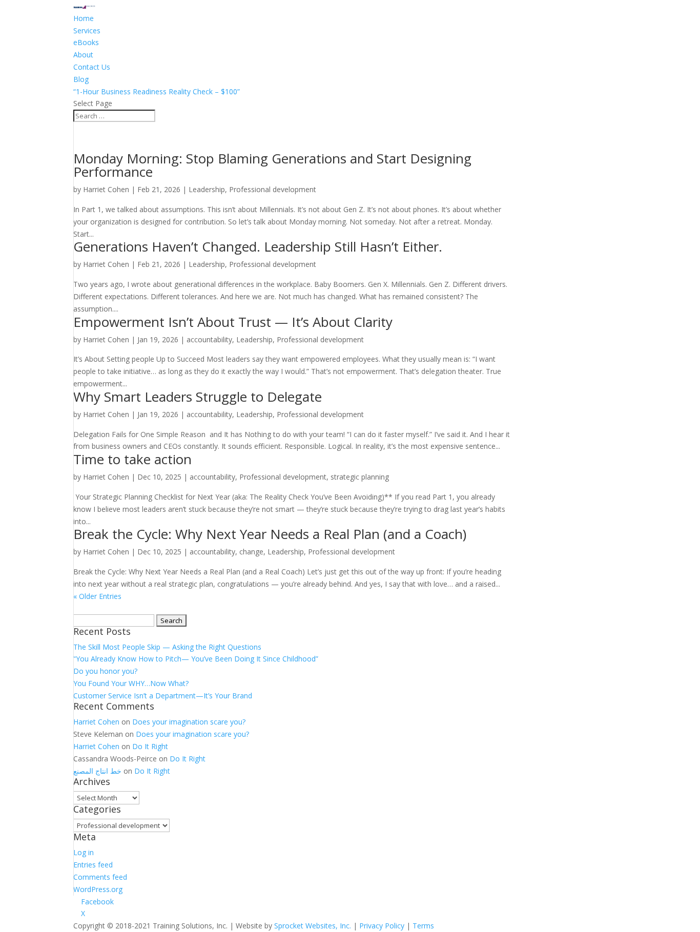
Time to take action (132, 459)
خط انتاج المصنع (97, 771)
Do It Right (150, 746)
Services (86, 30)
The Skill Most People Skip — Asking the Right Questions (167, 647)
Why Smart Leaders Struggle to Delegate (197, 396)
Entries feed (93, 864)
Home (83, 18)
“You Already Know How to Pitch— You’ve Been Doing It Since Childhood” (195, 659)
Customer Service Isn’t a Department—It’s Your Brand (162, 695)
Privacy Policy (381, 925)
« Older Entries (97, 596)
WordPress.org (97, 889)
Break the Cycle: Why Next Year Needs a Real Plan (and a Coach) (269, 534)
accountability (209, 339)
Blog (81, 79)
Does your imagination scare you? (188, 722)
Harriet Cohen (106, 189)
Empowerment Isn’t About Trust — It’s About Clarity (233, 322)
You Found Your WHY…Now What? (131, 683)
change (251, 551)
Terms (423, 925)
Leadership (207, 189)
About (83, 54)
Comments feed (100, 877)
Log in (83, 852)
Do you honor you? (105, 671)
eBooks (86, 42)
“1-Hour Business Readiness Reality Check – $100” (156, 91)
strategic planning (360, 477)
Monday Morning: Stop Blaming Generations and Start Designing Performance (272, 165)
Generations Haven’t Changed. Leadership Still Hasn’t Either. (257, 246)
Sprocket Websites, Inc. (312, 925)
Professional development (272, 189)
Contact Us (91, 67)
